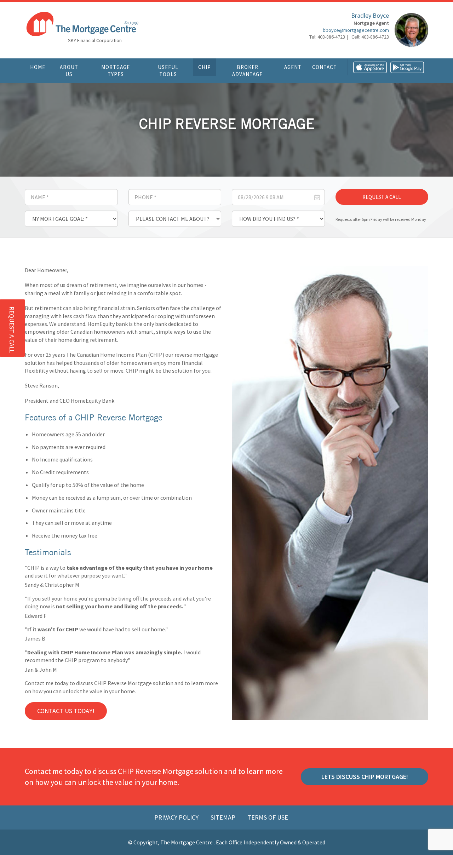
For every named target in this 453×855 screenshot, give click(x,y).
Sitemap (224, 817)
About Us (69, 71)
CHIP (204, 67)
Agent (293, 67)
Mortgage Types (115, 71)
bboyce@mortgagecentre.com (356, 30)
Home (37, 67)
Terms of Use (267, 817)
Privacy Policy (177, 817)
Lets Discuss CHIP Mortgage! (364, 777)
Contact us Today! (65, 711)
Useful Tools (168, 71)
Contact (324, 67)
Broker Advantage (247, 71)
